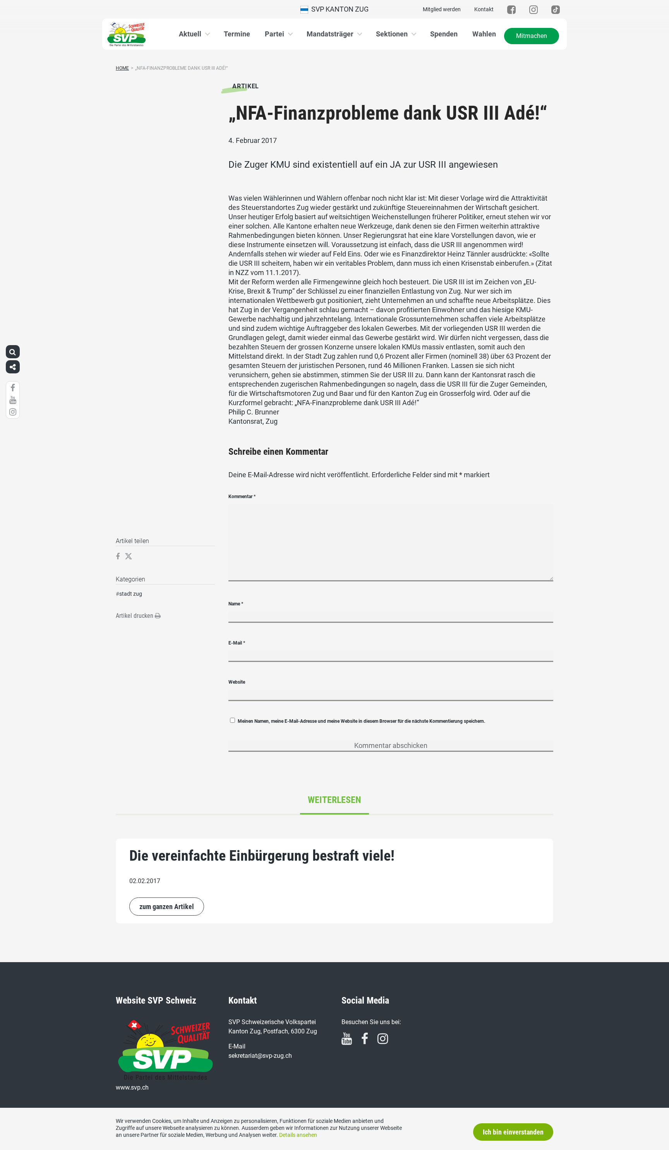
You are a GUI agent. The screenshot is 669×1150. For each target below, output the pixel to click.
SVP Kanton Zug (338, 9)
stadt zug (130, 594)
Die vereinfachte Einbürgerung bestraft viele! (262, 855)
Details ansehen (298, 1135)
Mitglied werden (442, 9)
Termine (237, 34)
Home (122, 68)
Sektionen (392, 34)
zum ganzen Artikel (166, 906)
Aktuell (190, 34)
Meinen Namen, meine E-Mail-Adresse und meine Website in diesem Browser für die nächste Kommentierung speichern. (361, 721)
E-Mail (236, 643)
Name (235, 604)
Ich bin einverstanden (513, 1132)
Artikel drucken (135, 615)
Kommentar (242, 496)
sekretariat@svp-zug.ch (260, 1055)
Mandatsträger (330, 34)
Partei (274, 34)
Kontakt (484, 9)
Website (236, 682)
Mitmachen (531, 36)
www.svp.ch (132, 1087)
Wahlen (484, 34)
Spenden (444, 34)
